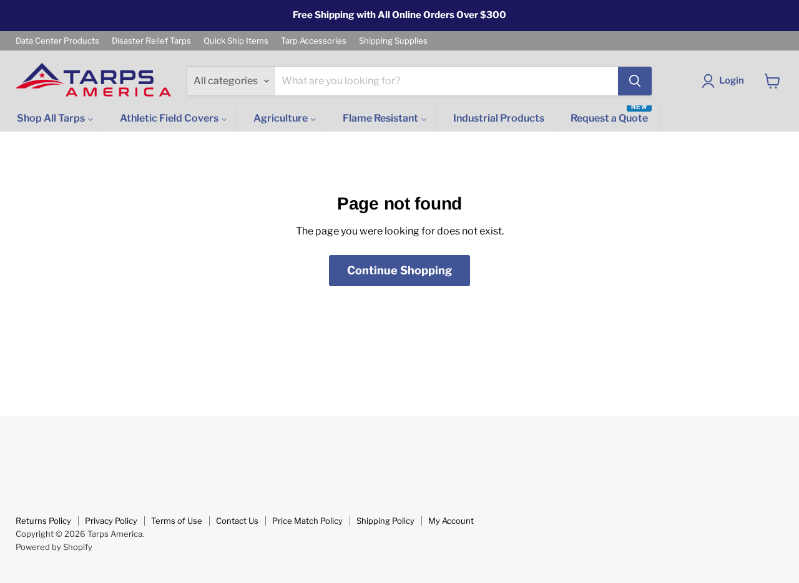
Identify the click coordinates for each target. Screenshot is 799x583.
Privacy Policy (111, 521)
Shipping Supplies (393, 41)
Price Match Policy (307, 521)
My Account (451, 521)
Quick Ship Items (235, 41)
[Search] (635, 81)
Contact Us (237, 521)
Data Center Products (57, 41)
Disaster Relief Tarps (151, 41)
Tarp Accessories (313, 41)
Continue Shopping (399, 270)
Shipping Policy (385, 521)
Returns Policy (43, 521)
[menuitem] (54, 118)
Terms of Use (176, 521)
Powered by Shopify (54, 547)
